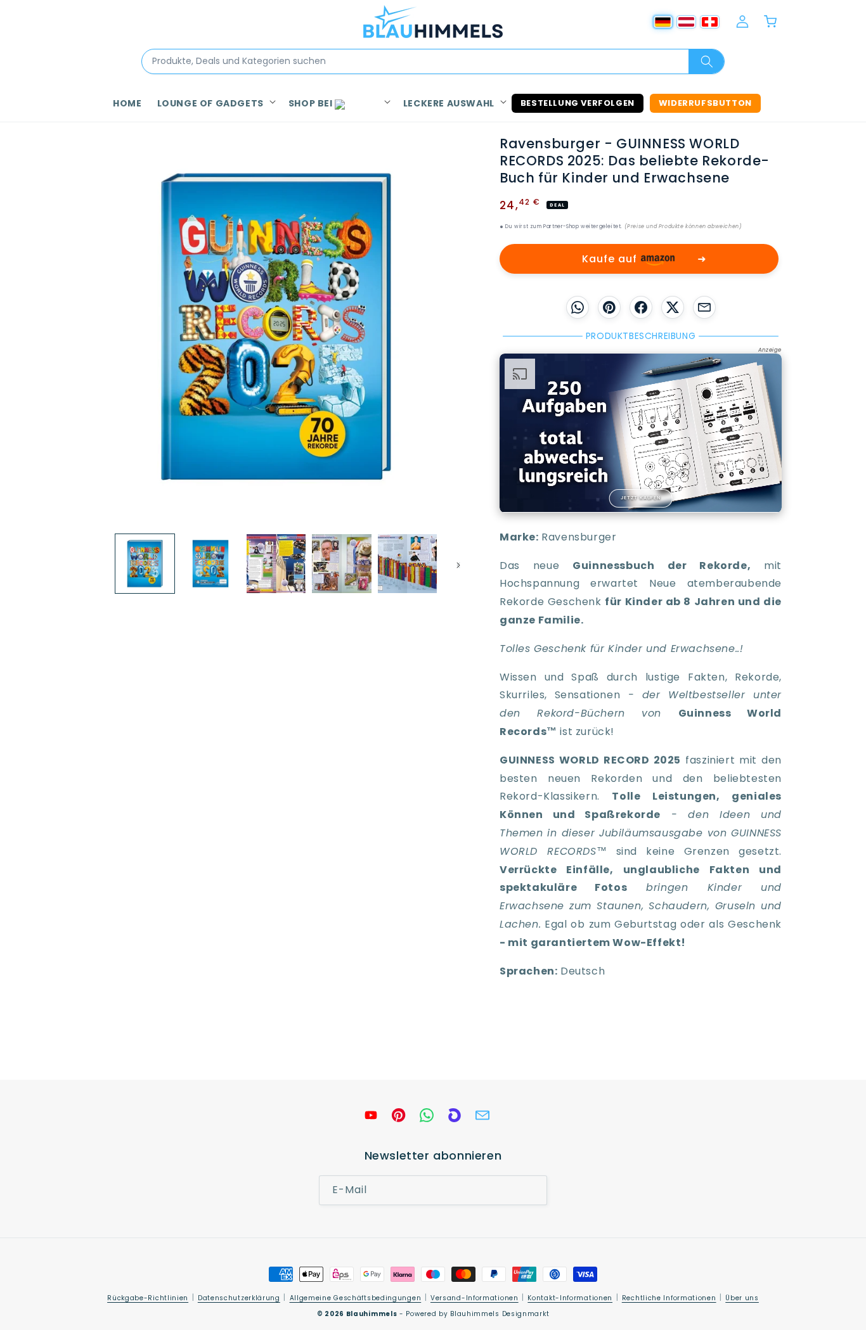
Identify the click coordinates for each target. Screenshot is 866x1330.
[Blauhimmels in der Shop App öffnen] (455, 1115)
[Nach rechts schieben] (454, 563)
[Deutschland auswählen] (663, 22)
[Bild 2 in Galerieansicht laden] (210, 563)
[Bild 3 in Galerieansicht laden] (276, 563)
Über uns (742, 1298)
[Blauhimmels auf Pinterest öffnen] (399, 1115)
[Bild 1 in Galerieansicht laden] (144, 563)
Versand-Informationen (474, 1298)
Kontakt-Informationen (569, 1298)
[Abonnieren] (532, 1191)
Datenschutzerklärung (239, 1298)
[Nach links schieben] (98, 563)
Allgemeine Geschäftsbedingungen (356, 1298)
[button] (215, 103)
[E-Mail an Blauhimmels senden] (482, 1115)
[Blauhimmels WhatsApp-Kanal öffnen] (427, 1115)
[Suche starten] (706, 61)
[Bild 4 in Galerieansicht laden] (341, 563)
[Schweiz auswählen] (710, 22)
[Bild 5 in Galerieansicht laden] (407, 563)
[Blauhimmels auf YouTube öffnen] (371, 1115)
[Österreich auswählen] (686, 22)
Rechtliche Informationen (669, 1298)
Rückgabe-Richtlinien (147, 1298)
